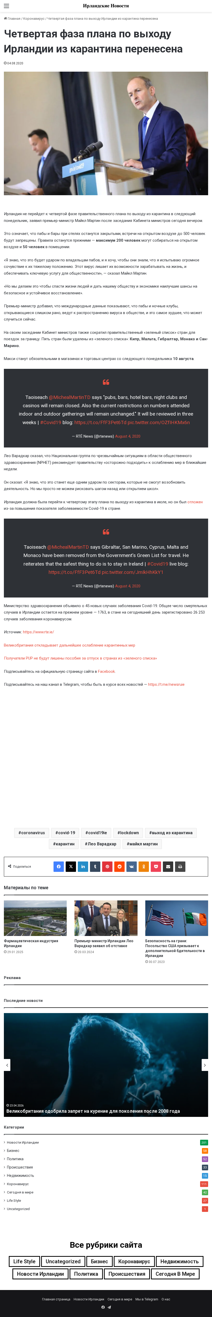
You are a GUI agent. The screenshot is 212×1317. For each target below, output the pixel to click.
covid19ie (97, 832)
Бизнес (13, 1151)
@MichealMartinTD (69, 397)
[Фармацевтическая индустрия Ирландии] (35, 918)
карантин (65, 843)
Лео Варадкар (102, 843)
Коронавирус (33, 19)
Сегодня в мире (20, 1192)
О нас (166, 1299)
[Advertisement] (106, 757)
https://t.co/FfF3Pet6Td (100, 422)
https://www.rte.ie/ (38, 632)
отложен (195, 502)
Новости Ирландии (23, 1142)
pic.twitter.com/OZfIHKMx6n (159, 422)
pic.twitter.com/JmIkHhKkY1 (133, 572)
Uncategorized (18, 1209)
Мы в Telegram (146, 1299)
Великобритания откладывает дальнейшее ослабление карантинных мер (69, 645)
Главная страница (56, 1299)
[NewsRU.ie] (106, 6)
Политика (15, 1159)
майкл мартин (144, 843)
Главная (13, 19)
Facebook (106, 671)
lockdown (129, 832)
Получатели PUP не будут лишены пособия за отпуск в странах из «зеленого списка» (80, 658)
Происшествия (20, 1167)
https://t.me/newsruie (166, 684)
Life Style (14, 1200)
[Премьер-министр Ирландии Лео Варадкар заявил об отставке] (105, 918)
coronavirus (33, 832)
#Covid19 (50, 422)
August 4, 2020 (127, 436)
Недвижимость (20, 1175)
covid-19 (66, 832)
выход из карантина (172, 832)
